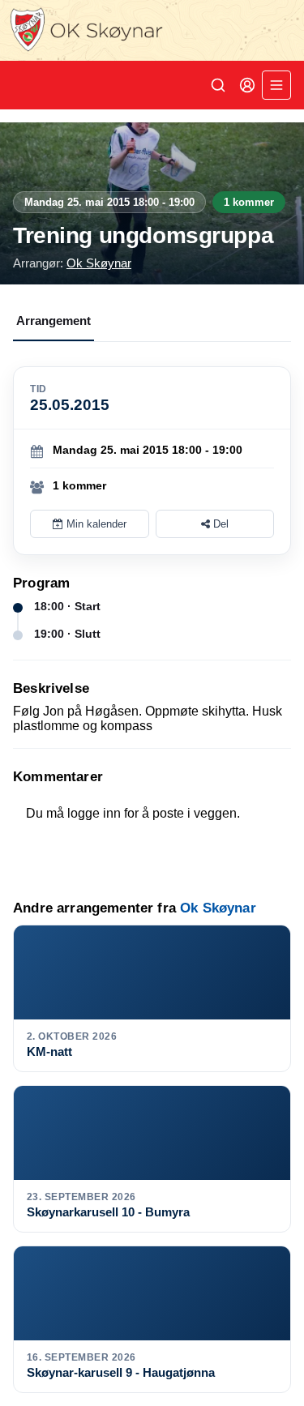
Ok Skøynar (98, 263)
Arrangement (53, 320)
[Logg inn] (247, 85)
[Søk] (218, 85)
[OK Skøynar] (152, 30)
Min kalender (94, 524)
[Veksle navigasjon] (276, 85)
